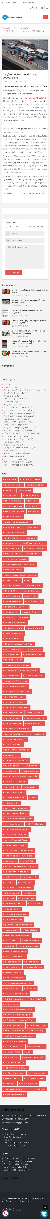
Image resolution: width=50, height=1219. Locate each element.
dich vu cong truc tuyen (14, 702)
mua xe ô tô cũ (27, 861)
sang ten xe (9, 946)
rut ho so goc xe (11, 930)
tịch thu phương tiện (37, 1025)
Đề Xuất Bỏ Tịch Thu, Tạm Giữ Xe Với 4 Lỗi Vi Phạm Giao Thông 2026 (29, 332)
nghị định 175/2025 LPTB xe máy (16, 872)
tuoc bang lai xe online (14, 1047)
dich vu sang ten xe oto (14, 734)
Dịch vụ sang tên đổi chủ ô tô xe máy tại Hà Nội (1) (25, 390)
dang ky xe (9, 617)
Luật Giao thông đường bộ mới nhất (19, 851)
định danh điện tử (37, 734)
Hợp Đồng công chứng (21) (15, 459)
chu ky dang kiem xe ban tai (15, 559)
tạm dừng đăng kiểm (34, 967)
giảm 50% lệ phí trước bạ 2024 (16, 760)
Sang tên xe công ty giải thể (15, 1167)
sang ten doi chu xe (32, 941)
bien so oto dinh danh (13, 501)
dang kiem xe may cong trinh (16, 607)
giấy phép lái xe (11, 771)
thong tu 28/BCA (11, 1004)
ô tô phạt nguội (26, 882)
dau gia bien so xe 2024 (33, 654)
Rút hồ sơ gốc (10, 1140)
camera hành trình (12, 538)
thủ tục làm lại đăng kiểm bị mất (17, 1015)
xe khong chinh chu (38, 1073)
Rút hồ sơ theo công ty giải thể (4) (18, 410)
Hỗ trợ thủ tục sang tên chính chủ (18, 1134)
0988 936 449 (28, 2)
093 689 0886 (10, 2)
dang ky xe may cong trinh (15, 623)
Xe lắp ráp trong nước (34, 1078)
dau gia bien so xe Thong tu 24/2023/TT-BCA (21, 670)
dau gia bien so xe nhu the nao (17, 665)
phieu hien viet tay (12, 909)
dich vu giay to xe (35, 713)
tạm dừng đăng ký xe (13, 972)
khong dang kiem (11, 803)
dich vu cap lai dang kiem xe (15, 686)
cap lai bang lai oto (12, 548)
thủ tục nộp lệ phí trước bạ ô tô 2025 (19, 1020)
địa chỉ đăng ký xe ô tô (33, 676)
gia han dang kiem (12, 755)
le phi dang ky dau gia (13, 824)
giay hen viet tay (31, 766)
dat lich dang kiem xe (13, 649)
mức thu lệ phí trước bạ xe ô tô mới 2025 (20, 866)
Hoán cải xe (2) (10, 387)
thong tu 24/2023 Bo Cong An (16, 994)
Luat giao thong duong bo (15, 845)
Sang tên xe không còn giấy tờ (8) (18, 422)
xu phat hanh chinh (29, 1084)
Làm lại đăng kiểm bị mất (14, 1145)
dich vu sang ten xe (34, 723)
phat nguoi (29, 893)
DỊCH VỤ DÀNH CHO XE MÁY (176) (18, 462)
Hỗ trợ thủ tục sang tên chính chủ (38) (20, 448)
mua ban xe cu (10, 861)
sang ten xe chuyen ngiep (15, 957)
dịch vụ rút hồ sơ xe (13, 723)
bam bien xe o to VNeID (36, 485)
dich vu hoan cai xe (12, 718)
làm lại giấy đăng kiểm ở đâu (16, 813)
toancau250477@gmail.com (16, 1123)
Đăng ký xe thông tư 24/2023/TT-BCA (19, 644)
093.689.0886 (23, 1119)
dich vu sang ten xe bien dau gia (17, 729)
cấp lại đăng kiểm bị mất (35, 548)
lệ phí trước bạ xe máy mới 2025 (17, 829)
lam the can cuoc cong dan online (18, 819)
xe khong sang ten (12, 1078)
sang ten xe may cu (12, 962)
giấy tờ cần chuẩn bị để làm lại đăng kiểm (21, 776)
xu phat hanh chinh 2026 (14, 1089)
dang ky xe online (35, 628)
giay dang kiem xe (11, 766)
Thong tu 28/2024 (37, 999)
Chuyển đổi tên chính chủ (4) (15, 393)
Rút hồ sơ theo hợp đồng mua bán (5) (19, 413)
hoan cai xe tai (31, 787)
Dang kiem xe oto (11, 612)
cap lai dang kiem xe (12, 554)
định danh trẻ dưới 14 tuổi (15, 739)
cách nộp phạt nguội (13, 527)
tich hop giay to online (13, 1025)
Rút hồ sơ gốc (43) (11, 442)
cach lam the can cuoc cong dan (17, 522)
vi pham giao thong (36, 1047)
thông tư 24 (30, 988)
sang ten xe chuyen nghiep (15, 951)
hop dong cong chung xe (14, 792)
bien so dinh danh (32, 496)
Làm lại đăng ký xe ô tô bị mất (16, 1143)
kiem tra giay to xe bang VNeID (16, 808)
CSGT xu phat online (12, 586)
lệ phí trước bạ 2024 (36, 824)
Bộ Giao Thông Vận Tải (13, 517)
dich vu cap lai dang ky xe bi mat (17, 692)
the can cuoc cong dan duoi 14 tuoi (18, 983)
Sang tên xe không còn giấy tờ (17, 1170)
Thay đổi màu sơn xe (12, 1137)
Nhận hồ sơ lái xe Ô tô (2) (14, 450)
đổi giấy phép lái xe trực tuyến (17, 750)
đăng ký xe (24, 617)
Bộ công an (34, 511)
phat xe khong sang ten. (14, 903)
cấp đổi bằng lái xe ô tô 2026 (33, 543)
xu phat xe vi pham (38, 1089)
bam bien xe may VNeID (13, 485)
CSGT (28, 580)
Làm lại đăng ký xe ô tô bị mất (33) (18, 439)
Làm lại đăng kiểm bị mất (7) (16, 436)
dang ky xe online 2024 (13, 633)
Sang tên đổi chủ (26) (13, 404)
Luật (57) (7, 384)
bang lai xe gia (25, 490)
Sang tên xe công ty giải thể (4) (17, 425)
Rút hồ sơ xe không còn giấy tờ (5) (18, 407)
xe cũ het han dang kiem (14, 1073)
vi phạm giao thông (12, 1052)
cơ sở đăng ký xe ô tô (13, 570)
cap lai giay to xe (33, 554)
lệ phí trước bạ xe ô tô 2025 (15, 835)
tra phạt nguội (37, 1031)
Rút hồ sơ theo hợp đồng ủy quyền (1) (19, 416)
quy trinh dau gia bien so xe (16, 914)
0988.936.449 (10, 1119)
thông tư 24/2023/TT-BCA (14, 999)
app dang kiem (10, 480)
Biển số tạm (32, 501)
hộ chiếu (22, 782)
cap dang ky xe (10, 543)
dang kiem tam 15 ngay (31, 591)
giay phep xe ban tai (30, 771)
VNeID (28, 1052)
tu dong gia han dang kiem (15, 1041)
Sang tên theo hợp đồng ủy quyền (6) (19, 430)
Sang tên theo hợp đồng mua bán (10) (20, 427)
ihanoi (33, 798)
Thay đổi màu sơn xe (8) (14, 445)
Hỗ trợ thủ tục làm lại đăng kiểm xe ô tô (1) (22, 433)
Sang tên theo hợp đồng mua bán (18, 1164)
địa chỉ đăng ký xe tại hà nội (16, 681)
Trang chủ (6, 28)
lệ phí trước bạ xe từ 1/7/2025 (16, 840)
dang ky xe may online (13, 628)
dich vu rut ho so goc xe (35, 718)
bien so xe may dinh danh (14, 511)
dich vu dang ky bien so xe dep (16, 707)
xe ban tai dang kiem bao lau (16, 1068)
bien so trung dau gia (13, 506)
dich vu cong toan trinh (14, 697)
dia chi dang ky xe (12, 676)
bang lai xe (9, 490)
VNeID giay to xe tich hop (14, 1063)
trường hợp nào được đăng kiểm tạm (19, 1036)
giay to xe (8, 782)
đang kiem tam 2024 (12, 596)
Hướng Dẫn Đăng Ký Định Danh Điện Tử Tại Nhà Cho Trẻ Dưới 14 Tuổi (29, 342)
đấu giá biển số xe (12, 654)
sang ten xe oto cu (12, 967)
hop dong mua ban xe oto (14, 798)
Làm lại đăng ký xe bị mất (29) (16, 399)
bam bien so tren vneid (31, 480)
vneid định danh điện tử (33, 1057)
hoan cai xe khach (12, 787)
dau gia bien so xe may (13, 660)
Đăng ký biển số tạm (32, 612)
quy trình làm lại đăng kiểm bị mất (18, 925)
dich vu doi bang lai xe (13, 713)
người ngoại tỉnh (11, 877)
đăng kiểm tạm (10, 591)
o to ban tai (9, 882)
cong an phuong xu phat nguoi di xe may (20, 575)
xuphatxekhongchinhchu (15, 1094)
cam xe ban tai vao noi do (14, 533)
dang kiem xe (31, 596)
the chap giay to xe (12, 988)
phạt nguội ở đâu (27, 898)
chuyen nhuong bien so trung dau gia (20, 564)
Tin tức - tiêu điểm (20, 28)
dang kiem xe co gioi (34, 601)
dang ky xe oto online (13, 639)
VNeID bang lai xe (11, 1057)
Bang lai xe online (12, 496)
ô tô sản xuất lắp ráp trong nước (18, 888)
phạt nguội (9, 898)
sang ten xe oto (32, 962)
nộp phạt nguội (30, 877)
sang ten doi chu (11, 941)
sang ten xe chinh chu (29, 946)
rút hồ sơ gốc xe (30, 930)
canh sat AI (30, 538)
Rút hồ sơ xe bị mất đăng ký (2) (17, 419)
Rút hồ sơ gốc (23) (11, 401)
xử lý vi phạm (10, 1084)
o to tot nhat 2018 (12, 893)
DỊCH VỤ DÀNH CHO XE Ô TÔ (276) (18, 465)
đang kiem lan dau (34, 586)
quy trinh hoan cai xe (13, 919)
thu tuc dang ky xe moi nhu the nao (19, 1009)
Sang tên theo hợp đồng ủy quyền (18, 1161)
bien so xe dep (33, 506)
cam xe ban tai (33, 527)
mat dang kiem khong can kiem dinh (18, 856)
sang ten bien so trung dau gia (17, 935)
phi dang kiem (35, 903)
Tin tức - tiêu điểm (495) (14, 456)
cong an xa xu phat (12, 580)
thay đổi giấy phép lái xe (14, 978)
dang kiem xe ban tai (13, 601)
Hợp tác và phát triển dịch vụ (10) (18, 453)
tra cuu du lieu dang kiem (15, 1031)
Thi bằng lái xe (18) (12, 396)
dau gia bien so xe (34, 649)
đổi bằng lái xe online (13, 745)
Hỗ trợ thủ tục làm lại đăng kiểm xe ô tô (20, 1158)
